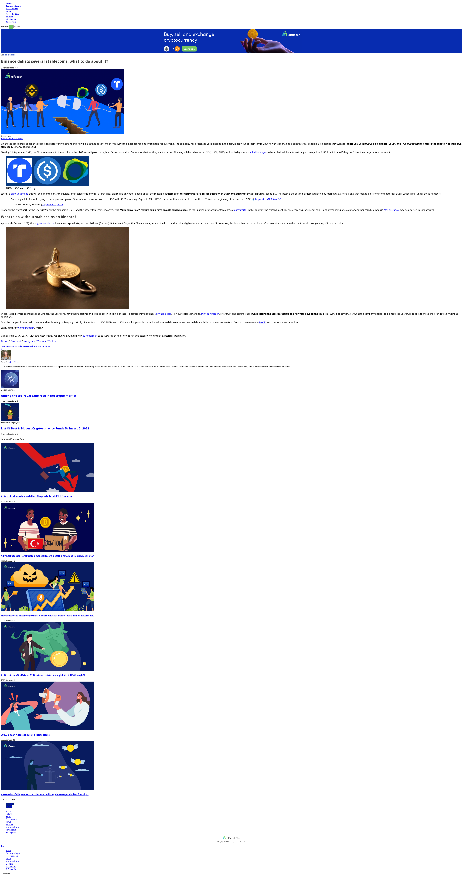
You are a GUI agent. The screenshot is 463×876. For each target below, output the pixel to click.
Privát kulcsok (34, 346)
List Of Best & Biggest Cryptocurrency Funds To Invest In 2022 (45, 428)
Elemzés (9, 16)
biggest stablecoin (44, 223)
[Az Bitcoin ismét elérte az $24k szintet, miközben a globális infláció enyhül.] (47, 670)
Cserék (25, 346)
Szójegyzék (11, 22)
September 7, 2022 (52, 204)
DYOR (262, 322)
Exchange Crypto (13, 6)
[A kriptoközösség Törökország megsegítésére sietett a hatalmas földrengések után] (47, 551)
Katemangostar (26, 327)
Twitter (52, 341)
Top (2, 846)
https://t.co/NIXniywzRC (268, 199)
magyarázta (239, 210)
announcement (19, 193)
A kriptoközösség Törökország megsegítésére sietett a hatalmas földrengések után (47, 555)
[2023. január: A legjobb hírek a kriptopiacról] (47, 729)
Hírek (8, 816)
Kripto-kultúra (12, 14)
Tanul (8, 11)
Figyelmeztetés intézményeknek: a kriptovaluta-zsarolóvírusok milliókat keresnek (47, 615)
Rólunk (9, 814)
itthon (9, 3)
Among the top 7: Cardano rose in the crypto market (38, 396)
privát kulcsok (163, 313)
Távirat (4, 341)
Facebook (16, 341)
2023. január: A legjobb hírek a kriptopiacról (26, 734)
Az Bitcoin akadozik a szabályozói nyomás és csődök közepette (36, 496)
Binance (4, 346)
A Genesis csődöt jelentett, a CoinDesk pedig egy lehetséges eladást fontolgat (45, 794)
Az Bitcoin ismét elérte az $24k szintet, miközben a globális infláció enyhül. (43, 675)
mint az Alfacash (210, 313)
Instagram (29, 341)
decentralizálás (15, 346)
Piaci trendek (12, 8)
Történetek (11, 19)
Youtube (42, 341)
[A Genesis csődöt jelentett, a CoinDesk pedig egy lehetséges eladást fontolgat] (47, 789)
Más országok (391, 210)
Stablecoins (46, 346)
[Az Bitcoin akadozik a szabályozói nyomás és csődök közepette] (47, 491)
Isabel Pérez (13, 362)
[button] (231, 873)
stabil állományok (257, 152)
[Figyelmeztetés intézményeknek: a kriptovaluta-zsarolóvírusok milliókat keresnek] (47, 610)
